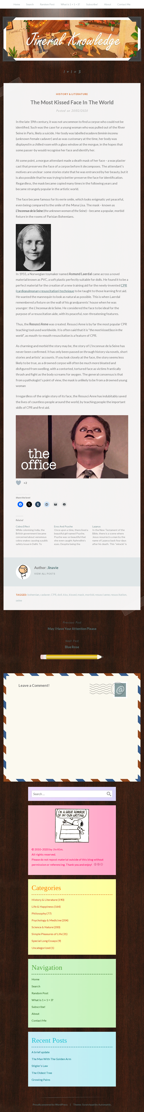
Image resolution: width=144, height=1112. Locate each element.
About (107, 4)
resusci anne (102, 594)
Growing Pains (41, 1079)
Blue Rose (72, 644)
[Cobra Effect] (35, 535)
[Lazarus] (111, 535)
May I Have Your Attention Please (72, 625)
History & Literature (72, 94)
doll (59, 594)
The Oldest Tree (42, 1072)
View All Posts (44, 573)
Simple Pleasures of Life (47, 934)
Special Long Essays (44, 940)
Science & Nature (42, 927)
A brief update (41, 1052)
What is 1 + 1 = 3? (70, 4)
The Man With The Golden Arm (51, 1059)
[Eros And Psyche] (73, 535)
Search (30, 4)
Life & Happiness (43, 906)
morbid (89, 594)
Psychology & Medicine (46, 920)
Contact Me (123, 4)
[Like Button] (18, 482)
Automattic (104, 1104)
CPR (53, 594)
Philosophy (39, 913)
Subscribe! (92, 4)
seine (19, 600)
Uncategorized (41, 947)
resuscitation (118, 594)
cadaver (45, 594)
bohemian (33, 594)
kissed (73, 594)
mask (81, 594)
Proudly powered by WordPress (50, 1104)
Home (17, 4)
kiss (65, 594)
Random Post (47, 4)
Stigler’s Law (40, 1065)
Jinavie (52, 567)
